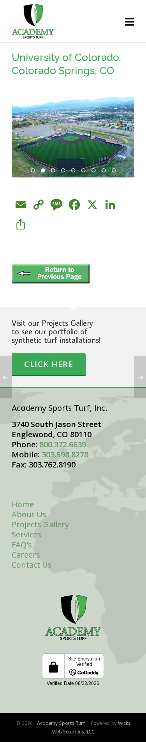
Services (26, 534)
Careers (26, 554)
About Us (29, 514)
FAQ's (22, 544)
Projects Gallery (40, 524)
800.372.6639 (62, 444)
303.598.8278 (65, 454)
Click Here (48, 364)
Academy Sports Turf (61, 723)
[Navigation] (129, 21)
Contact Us (32, 565)
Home (23, 504)
